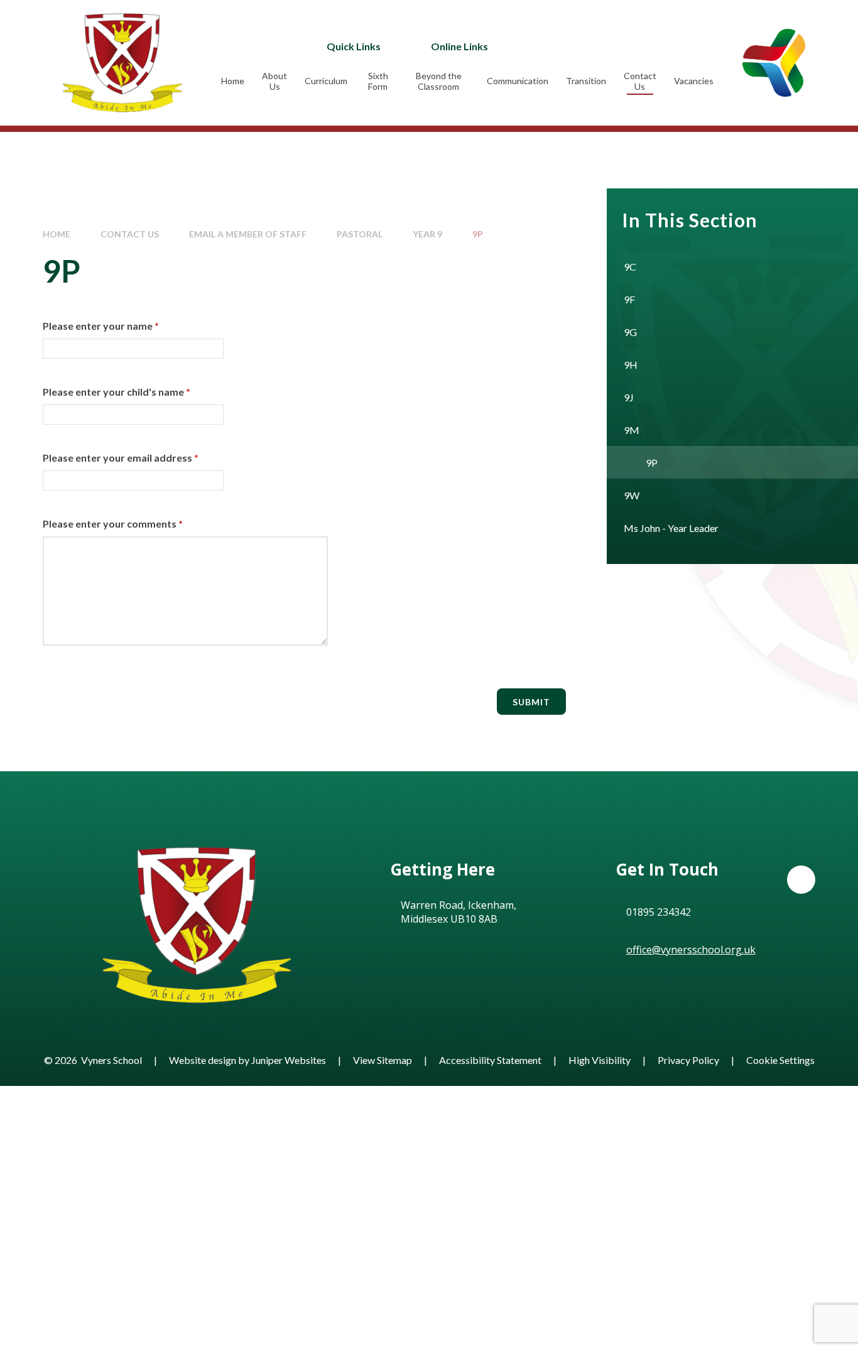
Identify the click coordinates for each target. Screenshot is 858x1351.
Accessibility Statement (490, 1060)
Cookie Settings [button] (780, 1060)
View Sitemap (382, 1060)
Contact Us (129, 234)
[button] (801, 879)
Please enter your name (101, 326)
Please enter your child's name (116, 392)
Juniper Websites (288, 1060)
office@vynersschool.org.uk (691, 950)
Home (56, 234)
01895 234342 (658, 912)
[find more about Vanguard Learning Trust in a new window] (773, 62)
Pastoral (360, 234)
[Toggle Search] (619, 46)
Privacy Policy (688, 1060)
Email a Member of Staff (248, 234)
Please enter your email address (120, 458)
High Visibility (599, 1060)
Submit (531, 702)
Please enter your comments (113, 523)
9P (477, 234)
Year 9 (427, 234)
